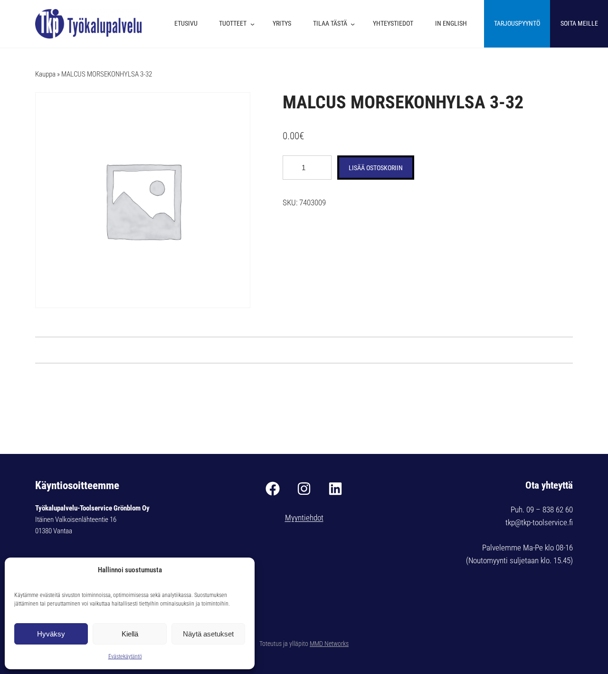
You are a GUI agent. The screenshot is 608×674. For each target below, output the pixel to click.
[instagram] (304, 488)
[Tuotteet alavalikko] (254, 23)
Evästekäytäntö (125, 656)
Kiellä (130, 634)
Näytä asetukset (208, 634)
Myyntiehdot (304, 517)
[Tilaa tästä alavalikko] (355, 23)
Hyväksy (51, 634)
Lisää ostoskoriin (376, 168)
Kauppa (45, 74)
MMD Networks (329, 643)
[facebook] (272, 488)
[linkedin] (335, 488)
